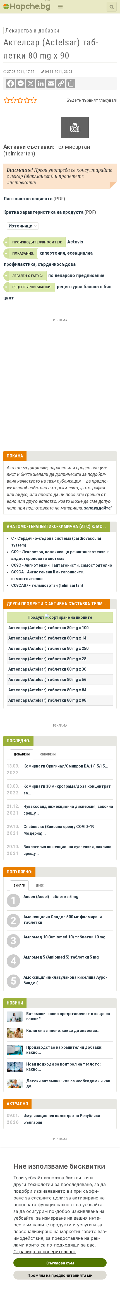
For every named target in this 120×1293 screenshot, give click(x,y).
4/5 (27, 101)
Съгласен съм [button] (60, 1263)
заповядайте (97, 508)
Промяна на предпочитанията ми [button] (60, 1275)
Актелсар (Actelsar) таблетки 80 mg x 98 (47, 700)
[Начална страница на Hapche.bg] (26, 9)
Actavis (75, 242)
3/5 (20, 101)
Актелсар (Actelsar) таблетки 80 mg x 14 (47, 638)
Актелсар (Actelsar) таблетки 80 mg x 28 (47, 659)
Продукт (36, 617)
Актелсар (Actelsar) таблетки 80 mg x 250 (48, 648)
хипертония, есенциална (66, 253)
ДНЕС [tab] (40, 885)
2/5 (13, 101)
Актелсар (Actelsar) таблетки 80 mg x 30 (47, 669)
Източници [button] (20, 226)
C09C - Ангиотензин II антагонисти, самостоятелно (61, 565)
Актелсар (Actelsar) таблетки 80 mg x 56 (47, 679)
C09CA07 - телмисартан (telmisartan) (47, 585)
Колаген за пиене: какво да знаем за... (63, 1030)
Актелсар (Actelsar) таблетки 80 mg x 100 (48, 627)
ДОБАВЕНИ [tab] (22, 754)
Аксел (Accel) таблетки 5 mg (50, 896)
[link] (44, 1251)
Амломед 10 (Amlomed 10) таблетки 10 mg (64, 937)
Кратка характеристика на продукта (43, 212)
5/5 (33, 101)
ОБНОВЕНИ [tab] (48, 754)
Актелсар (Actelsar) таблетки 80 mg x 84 (47, 690)
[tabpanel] (60, 810)
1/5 (7, 101)
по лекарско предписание (76, 275)
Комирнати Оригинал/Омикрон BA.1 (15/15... (65, 766)
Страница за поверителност (44, 1251)
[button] (60, 7)
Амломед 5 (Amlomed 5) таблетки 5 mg (61, 957)
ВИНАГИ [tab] (19, 885)
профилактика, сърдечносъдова (40, 264)
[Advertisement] (60, 384)
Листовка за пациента (27, 198)
